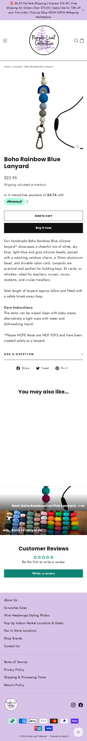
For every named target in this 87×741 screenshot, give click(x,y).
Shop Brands (13, 638)
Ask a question (19, 354)
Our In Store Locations (20, 630)
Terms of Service (16, 662)
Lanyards (17, 66)
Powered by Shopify (59, 736)
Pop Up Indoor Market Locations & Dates (33, 623)
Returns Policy (14, 685)
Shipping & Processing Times (25, 677)
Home (7, 66)
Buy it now (43, 228)
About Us (10, 600)
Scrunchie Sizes (15, 607)
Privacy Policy (14, 669)
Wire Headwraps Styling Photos (27, 615)
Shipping (10, 185)
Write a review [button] (43, 573)
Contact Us (12, 646)
